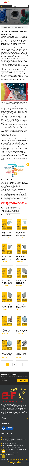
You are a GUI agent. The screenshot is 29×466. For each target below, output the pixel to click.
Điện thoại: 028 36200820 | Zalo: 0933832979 (14, 449)
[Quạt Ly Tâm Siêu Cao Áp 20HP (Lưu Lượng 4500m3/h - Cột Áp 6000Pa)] (7, 297)
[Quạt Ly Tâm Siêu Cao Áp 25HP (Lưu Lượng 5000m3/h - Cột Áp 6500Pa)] (21, 272)
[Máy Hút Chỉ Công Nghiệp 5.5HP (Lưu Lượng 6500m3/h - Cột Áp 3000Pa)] (21, 224)
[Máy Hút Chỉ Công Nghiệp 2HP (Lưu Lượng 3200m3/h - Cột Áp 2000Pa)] (21, 248)
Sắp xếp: (3, 214)
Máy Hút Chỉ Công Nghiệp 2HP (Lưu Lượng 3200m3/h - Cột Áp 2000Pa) (21, 258)
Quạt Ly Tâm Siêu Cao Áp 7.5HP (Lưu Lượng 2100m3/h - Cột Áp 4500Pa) (21, 330)
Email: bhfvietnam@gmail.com (10, 454)
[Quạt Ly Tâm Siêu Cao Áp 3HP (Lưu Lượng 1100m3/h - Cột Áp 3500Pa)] (21, 345)
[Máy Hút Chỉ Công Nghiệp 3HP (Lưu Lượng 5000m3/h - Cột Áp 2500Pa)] (7, 248)
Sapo (18, 463)
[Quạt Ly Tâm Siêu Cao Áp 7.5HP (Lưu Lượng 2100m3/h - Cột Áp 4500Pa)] (21, 321)
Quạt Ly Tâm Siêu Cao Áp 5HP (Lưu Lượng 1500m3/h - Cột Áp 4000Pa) (7, 354)
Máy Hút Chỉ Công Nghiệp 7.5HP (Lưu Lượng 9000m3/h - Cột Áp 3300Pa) (6, 234)
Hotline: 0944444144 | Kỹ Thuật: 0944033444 (14, 452)
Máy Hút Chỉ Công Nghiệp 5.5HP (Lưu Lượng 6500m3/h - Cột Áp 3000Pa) (21, 234)
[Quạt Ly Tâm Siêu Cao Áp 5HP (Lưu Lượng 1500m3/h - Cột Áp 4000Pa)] (7, 345)
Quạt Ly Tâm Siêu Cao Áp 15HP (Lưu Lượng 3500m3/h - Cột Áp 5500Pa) (21, 306)
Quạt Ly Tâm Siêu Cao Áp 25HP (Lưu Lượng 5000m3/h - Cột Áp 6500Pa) (21, 282)
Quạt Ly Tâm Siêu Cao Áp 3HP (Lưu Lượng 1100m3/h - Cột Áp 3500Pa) (21, 354)
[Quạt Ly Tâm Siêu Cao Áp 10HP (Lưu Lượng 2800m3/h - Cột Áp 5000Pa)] (7, 321)
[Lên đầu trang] (27, 325)
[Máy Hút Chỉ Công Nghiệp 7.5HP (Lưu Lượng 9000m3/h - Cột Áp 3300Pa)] (7, 224)
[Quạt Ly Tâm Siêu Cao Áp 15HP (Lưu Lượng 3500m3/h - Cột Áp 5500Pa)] (21, 297)
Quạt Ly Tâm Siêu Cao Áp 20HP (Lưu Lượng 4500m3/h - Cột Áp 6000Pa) (7, 306)
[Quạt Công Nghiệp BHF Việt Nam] (6, 2)
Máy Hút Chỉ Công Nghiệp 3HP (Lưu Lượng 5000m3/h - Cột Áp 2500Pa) (6, 258)
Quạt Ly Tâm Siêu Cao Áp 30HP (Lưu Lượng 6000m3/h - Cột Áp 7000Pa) (7, 282)
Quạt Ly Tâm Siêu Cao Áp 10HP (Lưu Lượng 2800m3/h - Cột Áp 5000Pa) (7, 330)
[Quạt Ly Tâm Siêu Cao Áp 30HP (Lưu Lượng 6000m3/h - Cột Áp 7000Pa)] (7, 272)
